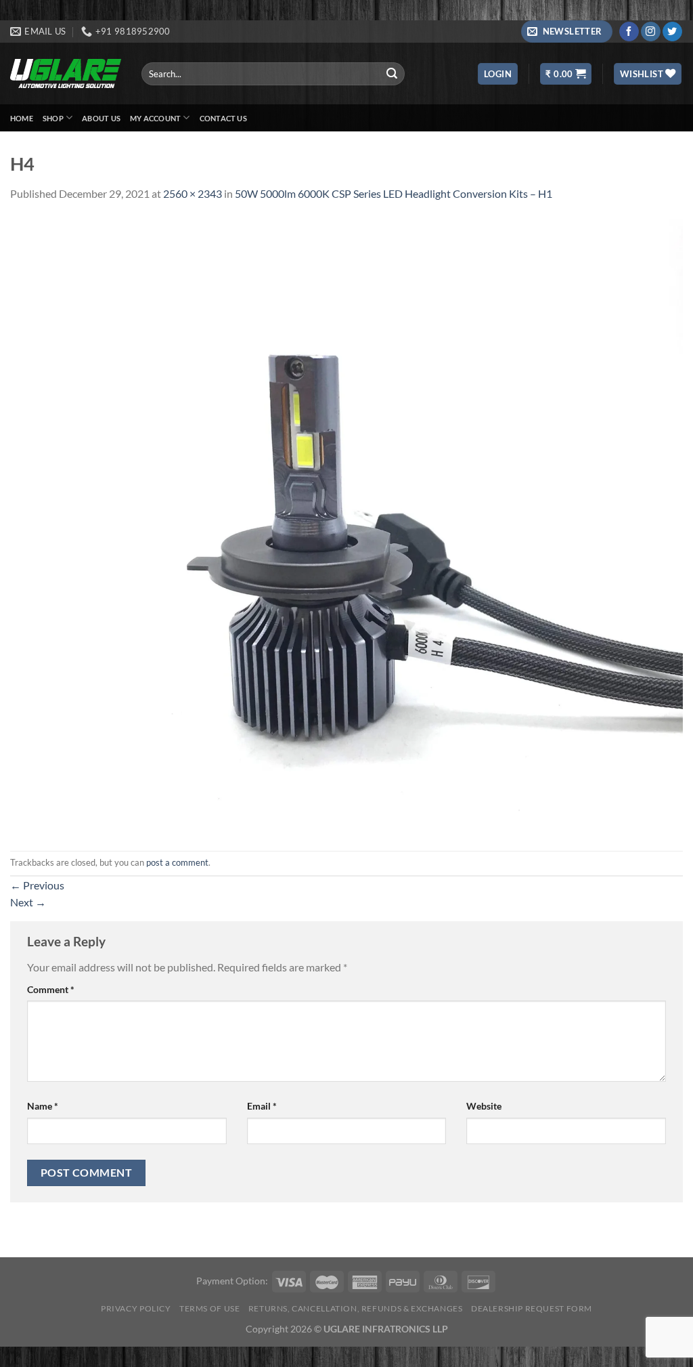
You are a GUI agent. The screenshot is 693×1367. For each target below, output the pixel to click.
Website (483, 1106)
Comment (50, 989)
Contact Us (223, 118)
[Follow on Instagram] (651, 32)
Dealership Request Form (531, 1308)
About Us (101, 118)
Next (28, 902)
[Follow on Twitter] (672, 32)
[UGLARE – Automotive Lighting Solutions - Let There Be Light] (65, 73)
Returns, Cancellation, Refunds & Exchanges (355, 1308)
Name (42, 1106)
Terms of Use (209, 1308)
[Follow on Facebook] (629, 32)
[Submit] (392, 73)
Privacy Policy (136, 1308)
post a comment (177, 862)
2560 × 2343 (192, 193)
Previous (37, 885)
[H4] (346, 524)
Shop (53, 118)
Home (21, 118)
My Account (155, 118)
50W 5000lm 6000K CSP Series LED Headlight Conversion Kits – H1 (393, 193)
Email (262, 1106)
